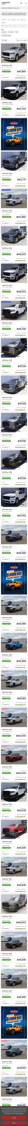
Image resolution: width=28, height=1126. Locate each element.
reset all (3, 22)
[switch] (25, 3)
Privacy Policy (20, 1113)
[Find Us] (21, 3)
